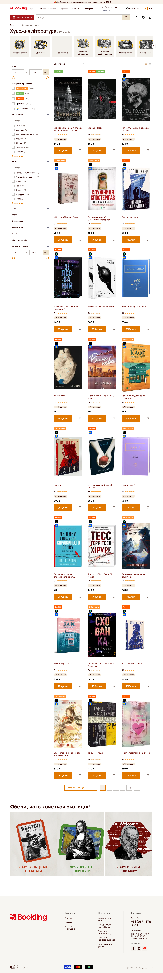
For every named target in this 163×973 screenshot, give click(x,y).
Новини (68, 922)
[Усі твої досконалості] (136, 635)
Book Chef (22, 130)
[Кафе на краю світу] (68, 635)
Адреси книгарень (85, 8)
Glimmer (21, 143)
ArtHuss (21, 126)
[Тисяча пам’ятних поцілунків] (136, 724)
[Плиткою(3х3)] (146, 64)
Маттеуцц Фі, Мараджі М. (28, 173)
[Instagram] (139, 948)
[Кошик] (150, 17)
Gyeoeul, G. (22, 199)
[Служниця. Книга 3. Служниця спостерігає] (102, 188)
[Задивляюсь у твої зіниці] (136, 277)
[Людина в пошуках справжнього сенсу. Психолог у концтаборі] (68, 545)
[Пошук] (126, 17)
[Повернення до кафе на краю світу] (136, 367)
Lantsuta (21, 152)
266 (129, 787)
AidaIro (20, 186)
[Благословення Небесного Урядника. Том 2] (68, 724)
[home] (19, 25)
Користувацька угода (105, 945)
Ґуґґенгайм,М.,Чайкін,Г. (27, 177)
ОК (45, 72)
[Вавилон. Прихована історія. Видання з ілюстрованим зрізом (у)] (68, 99)
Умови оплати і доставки (105, 919)
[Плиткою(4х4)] (150, 64)
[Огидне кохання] (136, 188)
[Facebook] (133, 948)
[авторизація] (137, 17)
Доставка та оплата (47, 8)
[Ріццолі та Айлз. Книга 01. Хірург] (102, 545)
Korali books (22, 147)
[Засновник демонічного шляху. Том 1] (136, 545)
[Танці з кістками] (102, 724)
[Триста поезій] (136, 456)
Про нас (33, 8)
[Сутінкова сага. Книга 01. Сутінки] (102, 456)
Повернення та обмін (67, 8)
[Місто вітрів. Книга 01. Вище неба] (102, 367)
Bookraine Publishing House (29, 134)
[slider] (13, 77)
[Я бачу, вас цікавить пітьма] (102, 277)
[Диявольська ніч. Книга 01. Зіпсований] (68, 277)
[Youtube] (144, 948)
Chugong (21, 190)
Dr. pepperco (23, 194)
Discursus (22, 139)
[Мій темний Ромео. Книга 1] (68, 188)
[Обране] (143, 17)
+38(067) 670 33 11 (110, 7)
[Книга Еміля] (68, 367)
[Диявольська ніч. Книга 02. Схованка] (102, 635)
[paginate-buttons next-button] (137, 788)
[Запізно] (68, 456)
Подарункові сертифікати (104, 925)
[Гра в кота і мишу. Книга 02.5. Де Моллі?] (136, 99)
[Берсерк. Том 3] (102, 99)
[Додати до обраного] (80, 150)
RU (150, 8)
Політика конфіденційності (107, 938)
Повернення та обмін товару (105, 932)
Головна (13, 25)
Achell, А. (21, 181)
